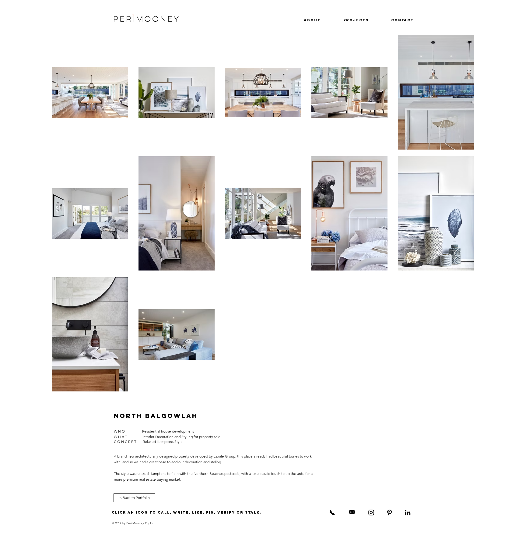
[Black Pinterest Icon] (389, 512)
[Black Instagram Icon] (371, 512)
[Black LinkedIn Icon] (408, 512)
